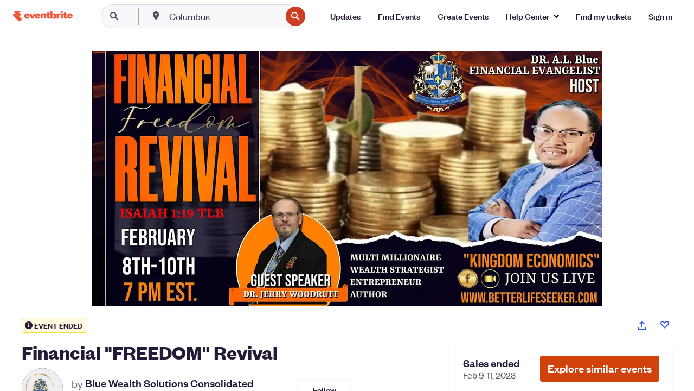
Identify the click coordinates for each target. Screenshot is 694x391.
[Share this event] (642, 325)
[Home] (43, 16)
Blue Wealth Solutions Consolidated (169, 383)
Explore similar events (600, 368)
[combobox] (224, 16)
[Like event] (664, 324)
